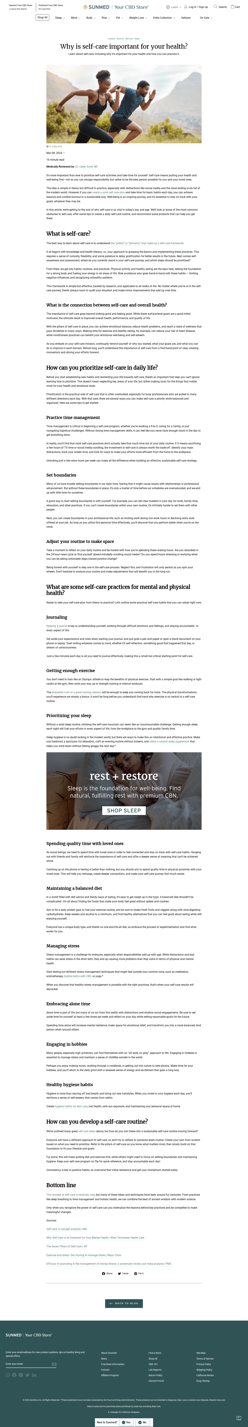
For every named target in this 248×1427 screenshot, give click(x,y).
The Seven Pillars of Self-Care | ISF (67, 1246)
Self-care (129, 39)
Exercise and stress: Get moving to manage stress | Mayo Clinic (83, 1255)
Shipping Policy (204, 1369)
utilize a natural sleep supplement (169, 741)
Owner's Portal (156, 1381)
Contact (105, 1369)
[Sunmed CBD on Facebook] (14, 1375)
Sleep (58, 17)
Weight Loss (136, 17)
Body (89, 17)
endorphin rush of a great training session (76, 692)
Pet (118, 17)
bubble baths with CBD (77, 976)
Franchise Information (112, 1364)
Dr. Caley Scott (55, 146)
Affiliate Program (110, 1375)
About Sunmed (109, 1353)
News (104, 1358)
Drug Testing (203, 1381)
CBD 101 (153, 1364)
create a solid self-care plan (108, 192)
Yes (128, 1422)
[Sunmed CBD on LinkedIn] (34, 1375)
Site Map (200, 1353)
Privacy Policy (203, 1364)
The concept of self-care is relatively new (70, 1194)
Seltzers (186, 17)
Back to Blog (126, 1303)
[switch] (134, 1422)
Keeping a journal (56, 626)
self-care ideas (86, 1131)
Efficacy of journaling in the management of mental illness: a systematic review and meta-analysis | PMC (108, 1263)
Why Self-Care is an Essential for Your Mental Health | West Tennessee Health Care (95, 1237)
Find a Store (155, 1353)
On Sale (204, 17)
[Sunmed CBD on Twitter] (27, 1375)
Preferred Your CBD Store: (51, 7)
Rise (104, 17)
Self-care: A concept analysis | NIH (66, 1229)
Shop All (42, 17)
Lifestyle (111, 39)
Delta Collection (162, 17)
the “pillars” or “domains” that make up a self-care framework (147, 243)
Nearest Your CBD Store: (21, 7)
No (144, 1422)
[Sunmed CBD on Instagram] (8, 1375)
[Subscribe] (54, 1364)
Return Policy (155, 1375)
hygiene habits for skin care (71, 1106)
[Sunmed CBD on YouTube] (21, 1375)
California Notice (205, 1375)
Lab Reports (155, 1369)
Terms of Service (204, 1358)
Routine (120, 39)
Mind (74, 17)
